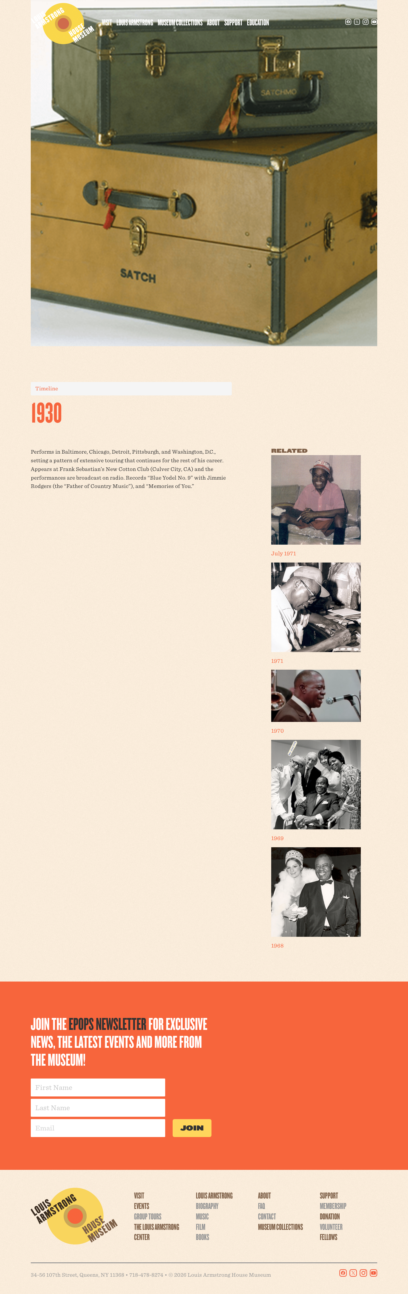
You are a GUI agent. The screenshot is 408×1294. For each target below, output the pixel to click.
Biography (207, 1205)
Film (200, 1226)
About (213, 22)
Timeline (46, 388)
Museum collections (180, 22)
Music (202, 1216)
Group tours (147, 1216)
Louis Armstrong (134, 22)
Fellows (328, 1236)
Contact (267, 1216)
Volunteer (331, 1226)
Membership (333, 1205)
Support (233, 22)
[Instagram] (366, 22)
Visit (107, 22)
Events (141, 1205)
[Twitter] (357, 22)
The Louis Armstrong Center (156, 1231)
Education (258, 22)
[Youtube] (374, 22)
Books (202, 1236)
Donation (330, 1216)
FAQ (261, 1205)
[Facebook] (348, 22)
